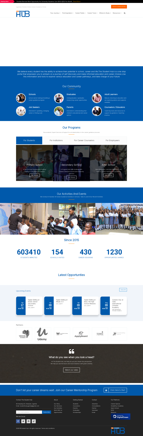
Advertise (95, 404)
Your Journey (54, 13)
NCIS (112, 410)
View (47, 218)
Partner (94, 408)
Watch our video (71, 370)
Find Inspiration (67, 13)
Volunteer (95, 410)
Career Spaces (115, 404)
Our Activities (58, 408)
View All (123, 290)
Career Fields (80, 13)
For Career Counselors (84, 140)
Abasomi (113, 412)
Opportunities (58, 412)
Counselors (76, 406)
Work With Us (58, 410)
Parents (75, 408)
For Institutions (56, 140)
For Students (29, 140)
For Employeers (113, 140)
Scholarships (77, 412)
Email (93, 412)
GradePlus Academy (117, 406)
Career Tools (91, 13)
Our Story (57, 404)
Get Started (34, 175)
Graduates (76, 410)
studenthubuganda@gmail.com (29, 406)
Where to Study (104, 13)
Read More (76, 1)
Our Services (58, 406)
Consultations (96, 406)
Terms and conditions (48, 428)
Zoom (40, 218)
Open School (115, 408)
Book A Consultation (119, 6)
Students (75, 404)
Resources (116, 13)
